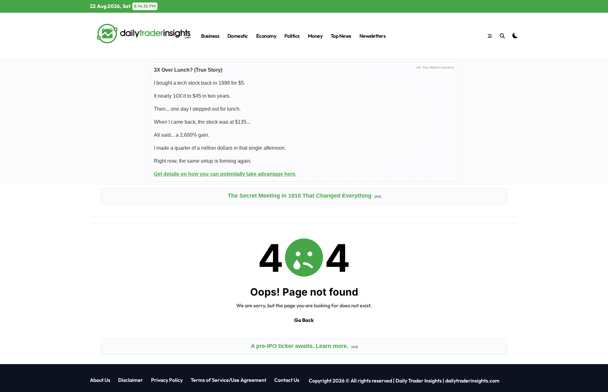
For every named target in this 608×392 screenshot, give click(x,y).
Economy (266, 36)
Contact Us (286, 380)
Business (210, 36)
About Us (100, 380)
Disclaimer (130, 380)
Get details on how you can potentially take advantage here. (225, 174)
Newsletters (372, 36)
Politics (292, 36)
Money (315, 36)
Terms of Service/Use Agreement (228, 380)
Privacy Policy (167, 380)
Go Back (304, 320)
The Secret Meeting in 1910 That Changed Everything (304, 196)
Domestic (237, 36)
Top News (341, 36)
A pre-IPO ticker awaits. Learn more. (304, 346)
